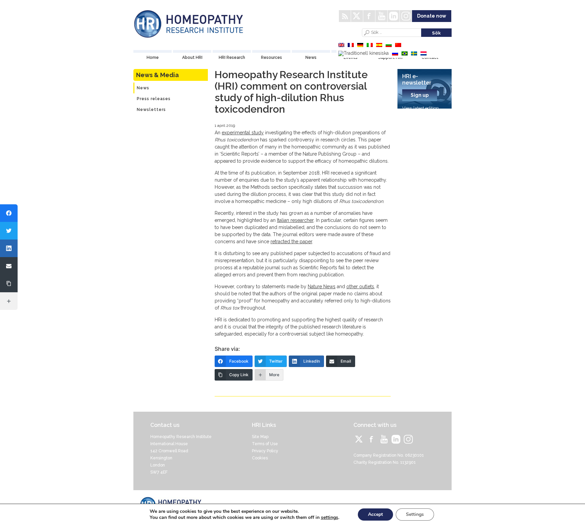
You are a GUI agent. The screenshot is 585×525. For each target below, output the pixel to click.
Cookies (260, 458)
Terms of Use (265, 443)
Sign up (420, 95)
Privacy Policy (265, 451)
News (311, 57)
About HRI (192, 57)
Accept (375, 514)
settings (329, 518)
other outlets (360, 286)
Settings (415, 514)
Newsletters (151, 109)
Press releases (154, 98)
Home (153, 57)
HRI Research (232, 57)
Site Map (260, 436)
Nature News (321, 286)
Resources (271, 57)
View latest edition (420, 108)
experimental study (243, 132)
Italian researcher (295, 220)
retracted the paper (291, 241)
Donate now (431, 16)
